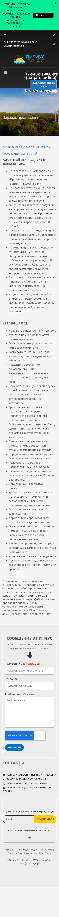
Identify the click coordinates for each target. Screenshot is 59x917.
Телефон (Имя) (22, 663)
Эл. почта (11, 679)
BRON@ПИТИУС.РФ (14, 45)
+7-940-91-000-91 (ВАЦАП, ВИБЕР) (20, 41)
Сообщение (20, 694)
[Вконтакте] (4, 34)
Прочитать (43, 15)
